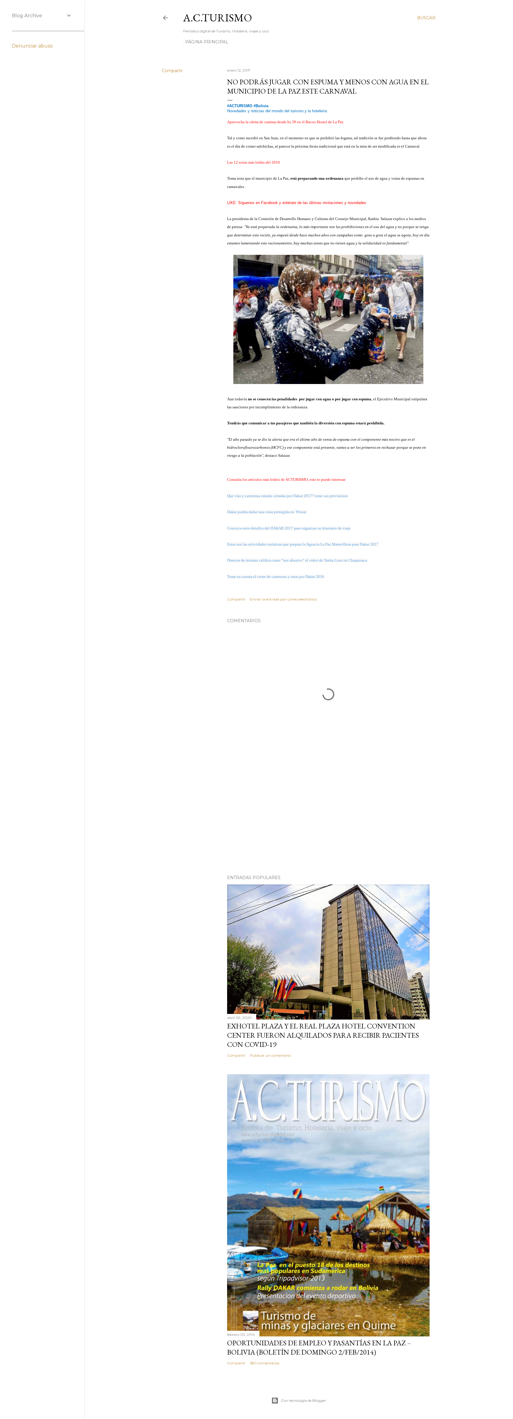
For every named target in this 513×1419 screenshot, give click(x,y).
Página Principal (206, 42)
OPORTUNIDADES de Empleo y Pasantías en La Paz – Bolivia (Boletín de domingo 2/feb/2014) (319, 1347)
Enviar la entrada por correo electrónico (283, 599)
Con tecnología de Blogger (303, 1400)
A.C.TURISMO (217, 18)
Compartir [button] (172, 70)
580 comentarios (264, 1363)
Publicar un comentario (270, 1055)
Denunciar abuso (32, 46)
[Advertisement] (328, 818)
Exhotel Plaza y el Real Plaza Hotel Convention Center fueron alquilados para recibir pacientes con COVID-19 (323, 1035)
